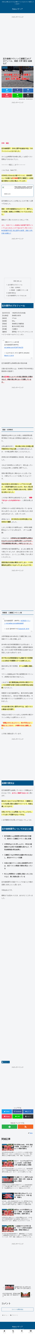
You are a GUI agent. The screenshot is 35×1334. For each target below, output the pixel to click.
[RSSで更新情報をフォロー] (25, 1127)
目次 (15, 281)
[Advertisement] (17, 35)
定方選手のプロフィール (15, 285)
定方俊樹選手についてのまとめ (17, 295)
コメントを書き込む (17, 1309)
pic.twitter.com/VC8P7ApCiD (13, 347)
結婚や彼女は (12, 293)
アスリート (6, 1062)
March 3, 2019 (9, 355)
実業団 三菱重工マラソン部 (19, 290)
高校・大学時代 (15, 287)
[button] (31, 625)
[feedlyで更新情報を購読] (9, 1127)
